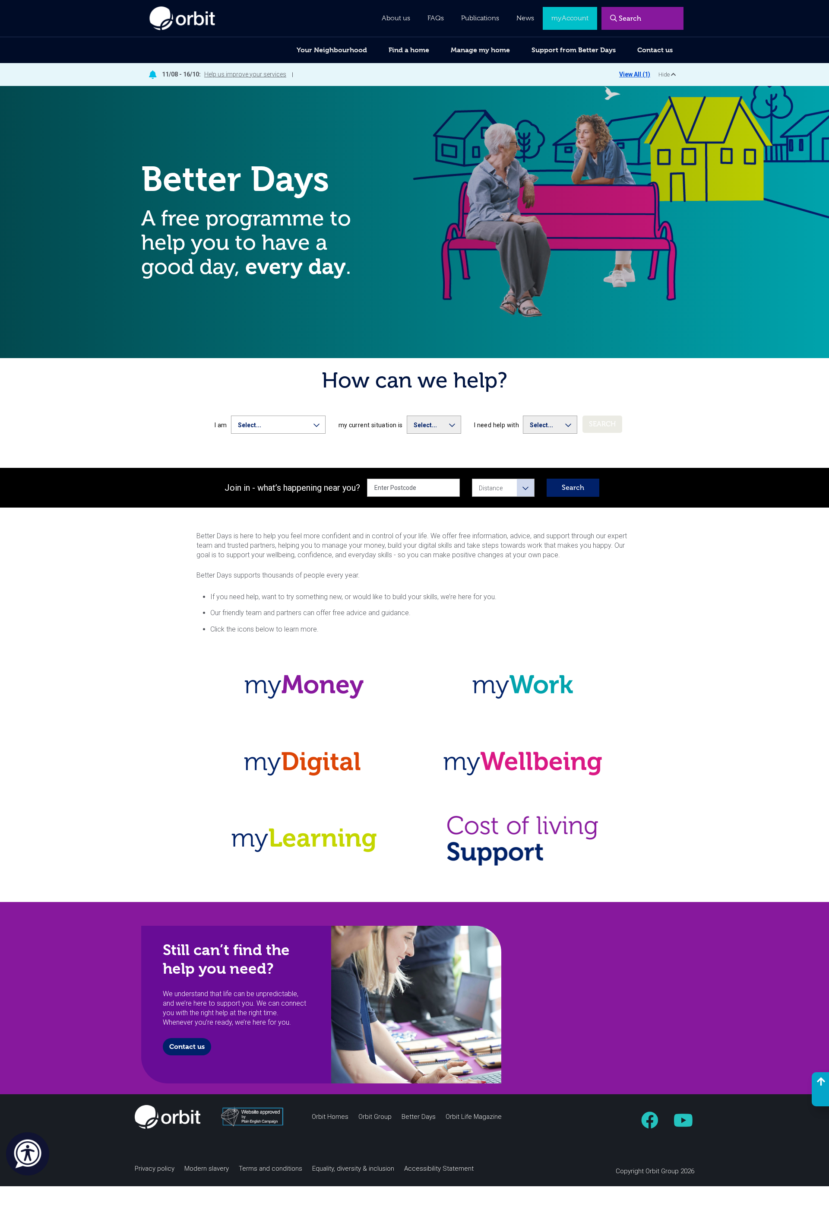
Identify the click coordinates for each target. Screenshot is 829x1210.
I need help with (496, 425)
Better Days (419, 1117)
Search (573, 487)
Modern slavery (206, 1169)
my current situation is (371, 425)
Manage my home (480, 50)
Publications (480, 18)
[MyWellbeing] (524, 763)
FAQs (435, 18)
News (525, 18)
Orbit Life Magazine (474, 1117)
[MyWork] (524, 686)
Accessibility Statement (439, 1169)
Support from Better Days (574, 50)
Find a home (409, 50)
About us (396, 18)
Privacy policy (154, 1169)
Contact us (187, 1046)
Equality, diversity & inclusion (353, 1169)
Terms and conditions (270, 1169)
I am (221, 425)
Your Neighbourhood (332, 50)
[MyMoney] (306, 686)
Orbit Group (375, 1117)
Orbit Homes (330, 1117)
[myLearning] (306, 840)
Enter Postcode (395, 487)
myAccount (570, 18)
